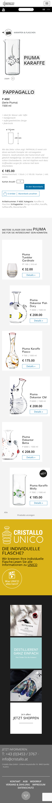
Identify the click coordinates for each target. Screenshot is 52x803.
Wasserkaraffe (19, 207)
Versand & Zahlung (18, 784)
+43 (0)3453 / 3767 (21, 753)
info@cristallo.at (15, 759)
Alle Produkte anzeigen (19, 513)
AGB (25, 781)
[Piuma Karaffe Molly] (20, 489)
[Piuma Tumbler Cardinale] (12, 270)
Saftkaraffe (7, 207)
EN (48, 9)
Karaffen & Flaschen (24, 32)
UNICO (32, 565)
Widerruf (35, 781)
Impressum (38, 784)
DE (44, 9)
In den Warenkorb (34, 186)
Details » (30, 275)
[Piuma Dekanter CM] (17, 396)
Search (31, 9)
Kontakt (15, 781)
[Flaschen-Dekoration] (26, 685)
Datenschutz (26, 787)
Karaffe (43, 204)
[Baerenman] (26, 620)
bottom (26, 795)
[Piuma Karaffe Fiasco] (12, 351)
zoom (6, 78)
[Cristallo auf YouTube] (26, 578)
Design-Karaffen (31, 204)
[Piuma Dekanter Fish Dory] (17, 307)
